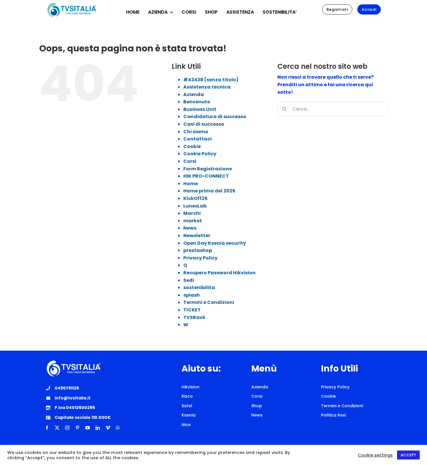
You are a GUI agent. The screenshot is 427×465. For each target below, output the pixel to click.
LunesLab (195, 206)
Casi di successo (203, 124)
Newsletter (196, 235)
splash (191, 295)
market (192, 220)
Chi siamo (195, 131)
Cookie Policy (199, 153)
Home (190, 183)
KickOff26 (195, 198)
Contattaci (197, 139)
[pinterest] (77, 428)
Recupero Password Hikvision (219, 272)
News (189, 228)
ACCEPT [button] (408, 455)
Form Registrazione (207, 168)
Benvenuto (196, 101)
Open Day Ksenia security (214, 243)
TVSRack (194, 317)
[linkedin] (98, 428)
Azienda (193, 94)
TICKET (192, 310)
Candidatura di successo (214, 116)
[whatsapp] (118, 428)
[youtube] (87, 428)
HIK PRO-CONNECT (206, 176)
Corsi (189, 161)
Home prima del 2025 (209, 191)
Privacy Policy (200, 258)
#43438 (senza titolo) (210, 79)
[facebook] (47, 428)
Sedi (188, 280)
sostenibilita (199, 287)
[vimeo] (108, 428)
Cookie (192, 146)
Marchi (192, 213)
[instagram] (67, 428)
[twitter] (57, 428)
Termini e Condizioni (208, 302)
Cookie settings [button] (375, 455)
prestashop (197, 250)
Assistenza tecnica (207, 87)
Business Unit (199, 109)
